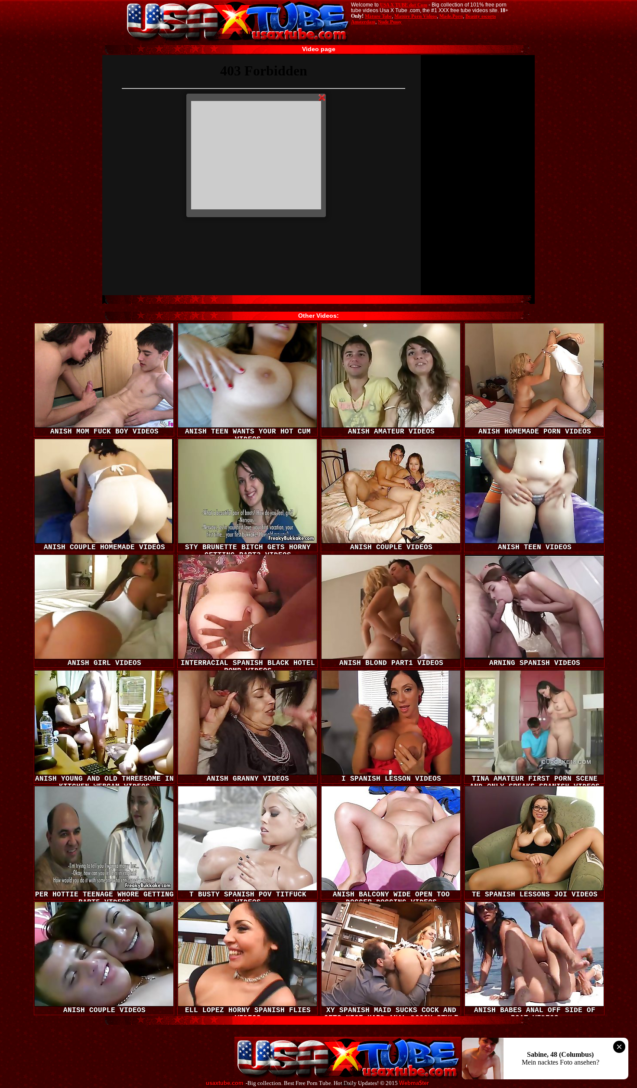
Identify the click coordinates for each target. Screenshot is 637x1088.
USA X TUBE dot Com (403, 4)
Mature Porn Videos (415, 16)
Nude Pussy (390, 21)
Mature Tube (378, 16)
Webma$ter (414, 1083)
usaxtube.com (225, 1083)
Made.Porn (451, 16)
